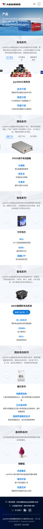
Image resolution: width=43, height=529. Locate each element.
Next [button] (39, 82)
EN (34, 4)
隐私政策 (17, 524)
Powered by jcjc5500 (27, 521)
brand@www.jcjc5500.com (27, 502)
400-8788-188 (29, 505)
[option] (21, 82)
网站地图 (25, 524)
